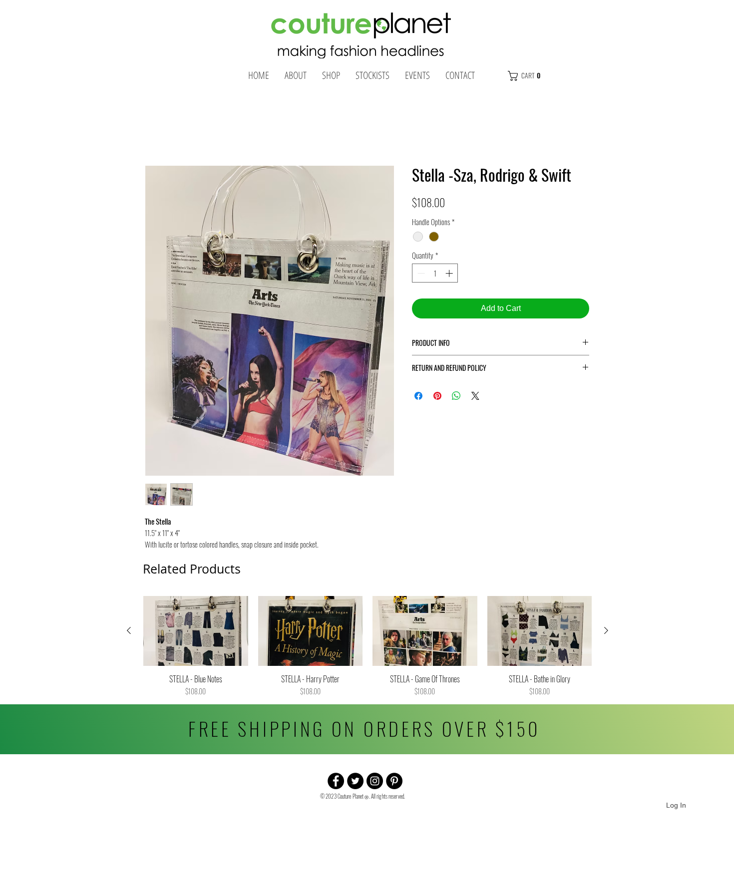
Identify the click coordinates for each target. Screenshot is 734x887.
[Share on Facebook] (418, 399)
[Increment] (450, 276)
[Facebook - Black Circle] (336, 784)
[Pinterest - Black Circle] (394, 784)
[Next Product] (606, 633)
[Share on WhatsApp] (456, 399)
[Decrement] (420, 276)
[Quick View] (195, 634)
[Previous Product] (129, 633)
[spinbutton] (435, 276)
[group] (367, 649)
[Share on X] (475, 399)
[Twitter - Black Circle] (355, 784)
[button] (545, 76)
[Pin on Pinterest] (437, 399)
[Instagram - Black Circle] (375, 784)
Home (155, 132)
